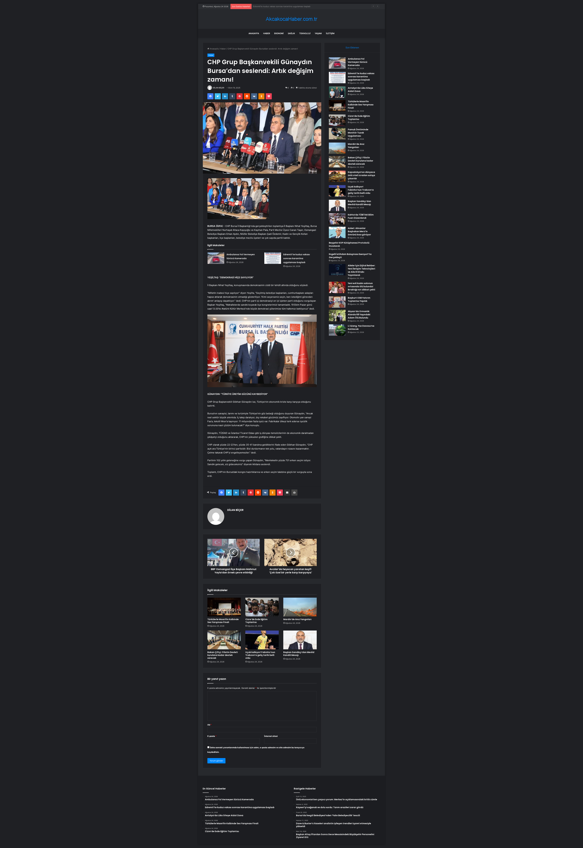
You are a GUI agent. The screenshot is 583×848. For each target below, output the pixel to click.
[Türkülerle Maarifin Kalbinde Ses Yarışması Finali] (224, 607)
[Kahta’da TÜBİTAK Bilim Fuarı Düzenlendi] (337, 219)
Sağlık (291, 33)
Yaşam (318, 33)
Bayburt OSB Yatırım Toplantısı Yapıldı (359, 299)
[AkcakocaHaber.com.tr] (291, 19)
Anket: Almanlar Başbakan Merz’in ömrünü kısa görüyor (359, 231)
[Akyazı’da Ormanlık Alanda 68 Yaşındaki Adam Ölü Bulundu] (337, 315)
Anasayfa (254, 33)
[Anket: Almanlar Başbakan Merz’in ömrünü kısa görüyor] (337, 232)
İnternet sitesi (271, 736)
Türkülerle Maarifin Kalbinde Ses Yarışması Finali (223, 621)
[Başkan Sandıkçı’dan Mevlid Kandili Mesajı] (300, 640)
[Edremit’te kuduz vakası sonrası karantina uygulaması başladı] (272, 258)
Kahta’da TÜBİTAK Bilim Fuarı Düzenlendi (361, 216)
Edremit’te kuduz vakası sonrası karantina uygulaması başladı (296, 258)
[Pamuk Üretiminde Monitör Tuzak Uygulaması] (337, 133)
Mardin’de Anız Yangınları (297, 619)
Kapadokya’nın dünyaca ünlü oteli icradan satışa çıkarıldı (361, 175)
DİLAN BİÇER (218, 88)
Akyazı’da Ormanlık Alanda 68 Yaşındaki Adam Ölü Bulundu (359, 314)
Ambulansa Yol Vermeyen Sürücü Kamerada (357, 62)
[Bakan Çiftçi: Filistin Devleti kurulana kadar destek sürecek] (224, 640)
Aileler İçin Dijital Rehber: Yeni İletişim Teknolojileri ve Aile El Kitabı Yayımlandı (361, 270)
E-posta (211, 736)
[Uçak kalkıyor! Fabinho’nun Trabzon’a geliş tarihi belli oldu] (262, 640)
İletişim (330, 33)
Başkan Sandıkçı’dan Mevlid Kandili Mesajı (298, 654)
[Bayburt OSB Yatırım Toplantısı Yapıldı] (337, 302)
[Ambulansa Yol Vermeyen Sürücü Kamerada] (216, 258)
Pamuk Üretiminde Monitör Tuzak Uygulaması (358, 132)
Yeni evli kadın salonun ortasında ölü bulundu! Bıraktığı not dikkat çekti (361, 286)
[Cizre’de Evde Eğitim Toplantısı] (262, 607)
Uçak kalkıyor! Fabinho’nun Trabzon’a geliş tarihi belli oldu (260, 655)
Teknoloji (304, 33)
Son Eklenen (352, 47)
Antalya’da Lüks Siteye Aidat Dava (269, 6)
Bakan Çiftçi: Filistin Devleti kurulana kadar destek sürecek (222, 655)
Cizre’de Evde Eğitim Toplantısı (256, 621)
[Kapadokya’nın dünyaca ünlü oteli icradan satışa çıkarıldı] (337, 176)
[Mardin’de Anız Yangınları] (300, 607)
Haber (266, 33)
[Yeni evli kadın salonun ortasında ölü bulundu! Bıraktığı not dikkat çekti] (337, 287)
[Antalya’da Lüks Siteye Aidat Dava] (337, 92)
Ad (209, 724)
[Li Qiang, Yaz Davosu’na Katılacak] (337, 330)
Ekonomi (279, 33)
